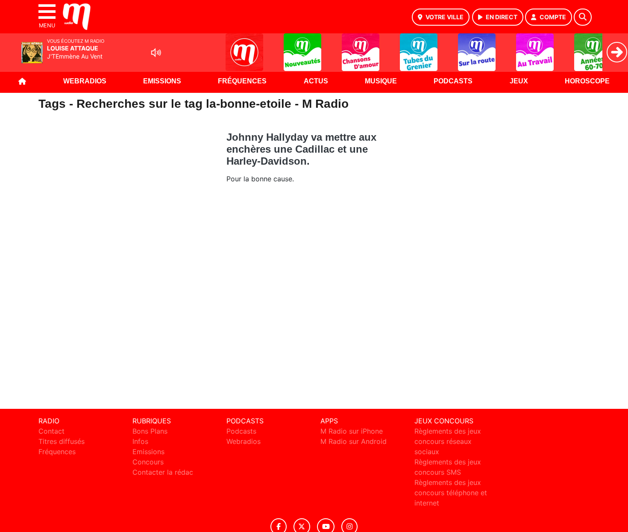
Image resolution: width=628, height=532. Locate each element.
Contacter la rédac (162, 472)
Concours (148, 462)
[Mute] (156, 52)
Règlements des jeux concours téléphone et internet (450, 492)
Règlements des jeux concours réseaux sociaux (447, 441)
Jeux (519, 81)
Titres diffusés (61, 441)
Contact (51, 431)
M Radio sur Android (353, 441)
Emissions (162, 81)
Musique (381, 81)
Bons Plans (149, 431)
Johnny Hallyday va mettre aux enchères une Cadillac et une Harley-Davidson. (301, 149)
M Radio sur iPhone (351, 431)
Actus (316, 81)
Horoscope (587, 81)
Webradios (84, 81)
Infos (140, 441)
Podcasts (453, 81)
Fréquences (242, 81)
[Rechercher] (583, 17)
